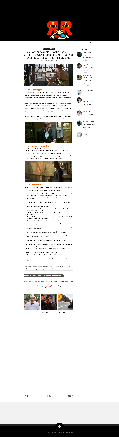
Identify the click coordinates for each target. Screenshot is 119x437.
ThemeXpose (59, 435)
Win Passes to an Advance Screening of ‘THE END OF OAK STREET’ (88, 134)
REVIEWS (26, 43)
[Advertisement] (37, 8)
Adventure (51, 48)
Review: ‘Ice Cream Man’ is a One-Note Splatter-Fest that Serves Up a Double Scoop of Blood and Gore (89, 114)
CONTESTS (43, 43)
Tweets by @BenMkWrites (82, 141)
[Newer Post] (29, 397)
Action (45, 48)
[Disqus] (48, 335)
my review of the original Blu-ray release (60, 281)
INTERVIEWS (34, 43)
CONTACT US (52, 43)
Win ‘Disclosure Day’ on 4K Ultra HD (88, 91)
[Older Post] (68, 397)
